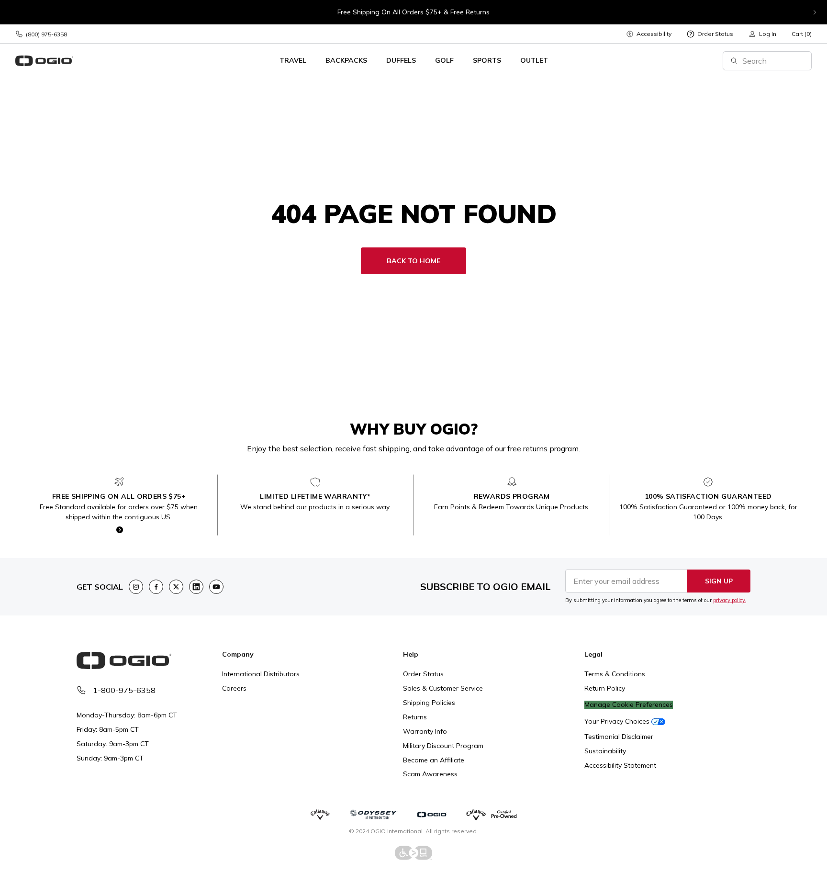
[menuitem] (648, 33)
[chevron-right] (814, 12)
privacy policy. (729, 600)
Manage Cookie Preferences (628, 705)
